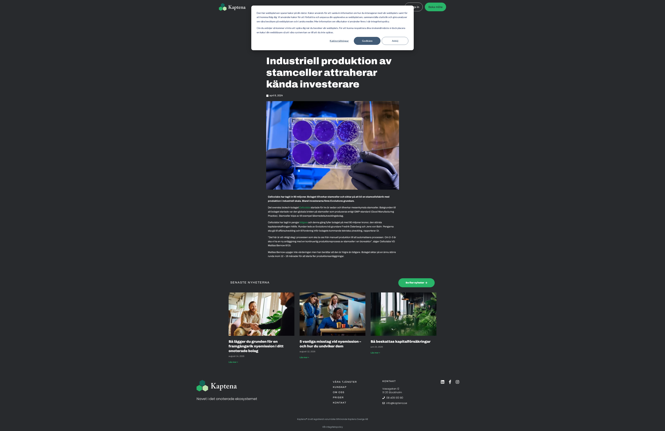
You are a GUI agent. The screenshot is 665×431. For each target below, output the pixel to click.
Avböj (395, 40)
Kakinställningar (339, 40)
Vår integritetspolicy (332, 426)
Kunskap (340, 387)
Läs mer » (233, 362)
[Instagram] (457, 382)
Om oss (338, 392)
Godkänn (367, 40)
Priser (338, 397)
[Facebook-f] (450, 382)
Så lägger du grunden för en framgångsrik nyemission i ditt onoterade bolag (256, 346)
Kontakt (339, 402)
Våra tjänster (345, 382)
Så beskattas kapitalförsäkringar (401, 341)
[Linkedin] (443, 382)
